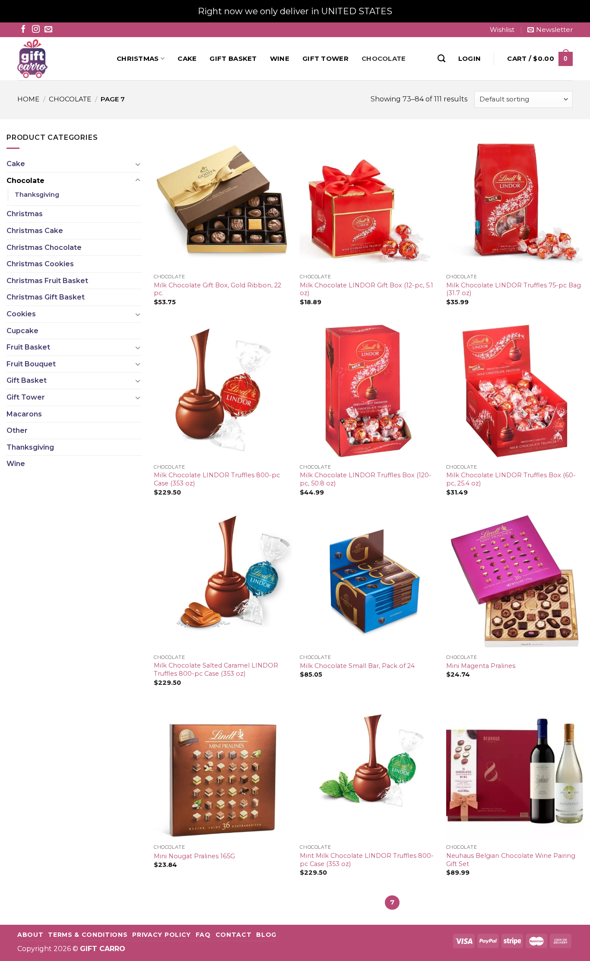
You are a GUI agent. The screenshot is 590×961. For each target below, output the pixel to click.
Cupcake (22, 331)
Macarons (24, 414)
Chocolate (384, 58)
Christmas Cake (34, 231)
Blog (266, 935)
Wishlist (502, 29)
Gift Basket (233, 58)
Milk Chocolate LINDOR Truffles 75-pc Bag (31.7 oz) (513, 289)
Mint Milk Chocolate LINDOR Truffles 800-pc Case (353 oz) (367, 860)
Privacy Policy (161, 935)
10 (441, 902)
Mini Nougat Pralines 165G (194, 856)
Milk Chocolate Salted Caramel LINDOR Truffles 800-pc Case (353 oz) (216, 669)
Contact (234, 935)
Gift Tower (325, 58)
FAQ (203, 935)
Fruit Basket (28, 347)
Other (17, 430)
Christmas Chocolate (44, 247)
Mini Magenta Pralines (480, 666)
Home (28, 99)
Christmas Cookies (40, 264)
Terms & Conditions (87, 935)
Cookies (21, 314)
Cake (187, 58)
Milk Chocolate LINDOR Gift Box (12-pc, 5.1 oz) (366, 289)
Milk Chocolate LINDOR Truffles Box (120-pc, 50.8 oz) (365, 479)
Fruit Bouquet (31, 364)
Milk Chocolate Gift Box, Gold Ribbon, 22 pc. (217, 289)
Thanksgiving (37, 195)
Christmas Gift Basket (45, 297)
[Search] (441, 59)
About (30, 935)
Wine (279, 58)
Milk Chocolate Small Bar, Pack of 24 (357, 666)
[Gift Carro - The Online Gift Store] (60, 58)
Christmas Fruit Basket (47, 281)
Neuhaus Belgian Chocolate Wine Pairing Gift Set (510, 860)
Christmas (138, 58)
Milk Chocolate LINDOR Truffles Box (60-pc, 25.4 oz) (511, 479)
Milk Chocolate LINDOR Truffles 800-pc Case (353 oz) (217, 479)
